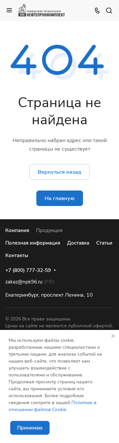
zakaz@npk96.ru (23, 282)
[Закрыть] (113, 336)
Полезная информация (32, 243)
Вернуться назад (59, 172)
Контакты (16, 255)
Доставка (78, 243)
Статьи (104, 243)
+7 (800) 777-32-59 (28, 270)
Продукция (49, 230)
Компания (17, 230)
